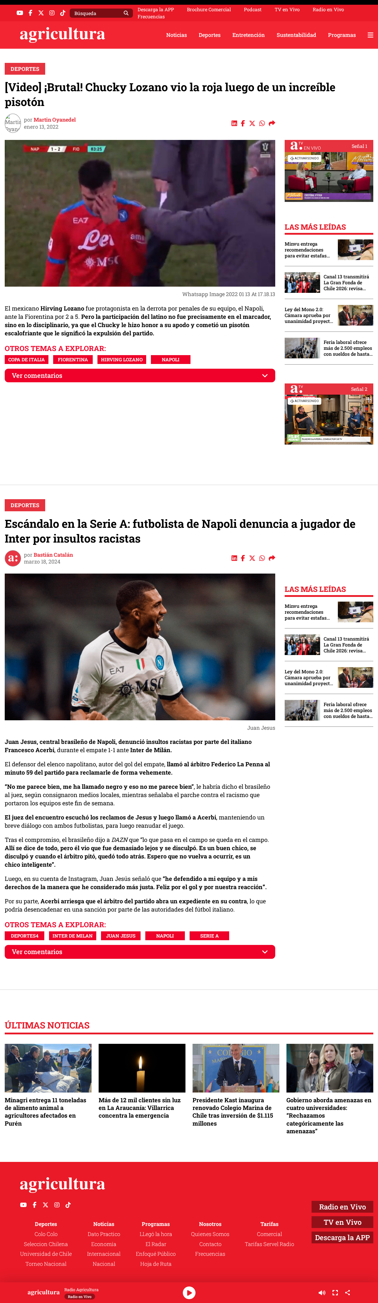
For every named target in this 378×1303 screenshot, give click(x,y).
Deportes (210, 34)
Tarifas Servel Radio (269, 1244)
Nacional (104, 1263)
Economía (103, 1244)
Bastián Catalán (53, 554)
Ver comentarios (37, 375)
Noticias (176, 34)
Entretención (248, 34)
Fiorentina (73, 359)
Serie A (209, 936)
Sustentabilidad (296, 34)
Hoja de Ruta (156, 1263)
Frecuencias (151, 16)
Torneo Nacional (45, 1263)
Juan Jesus (121, 936)
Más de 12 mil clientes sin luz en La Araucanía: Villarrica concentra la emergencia (140, 1107)
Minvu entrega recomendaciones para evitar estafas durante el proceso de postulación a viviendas (308, 250)
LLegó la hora (156, 1233)
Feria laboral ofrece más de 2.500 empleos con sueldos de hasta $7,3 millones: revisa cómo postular (348, 348)
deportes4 (24, 936)
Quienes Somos (210, 1233)
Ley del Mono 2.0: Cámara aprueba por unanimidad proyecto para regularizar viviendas (309, 315)
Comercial (269, 1233)
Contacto (210, 1244)
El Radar (156, 1244)
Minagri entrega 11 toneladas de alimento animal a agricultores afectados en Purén (45, 1111)
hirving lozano (122, 359)
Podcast (253, 9)
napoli (171, 359)
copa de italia (26, 359)
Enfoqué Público (156, 1253)
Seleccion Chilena (46, 1244)
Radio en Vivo (328, 9)
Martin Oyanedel (55, 119)
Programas (342, 34)
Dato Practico (104, 1233)
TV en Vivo (287, 9)
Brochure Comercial (209, 9)
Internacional (103, 1253)
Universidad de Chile (46, 1253)
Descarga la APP (156, 9)
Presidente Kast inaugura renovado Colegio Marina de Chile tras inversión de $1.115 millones (233, 1111)
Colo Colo (46, 1233)
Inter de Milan (73, 936)
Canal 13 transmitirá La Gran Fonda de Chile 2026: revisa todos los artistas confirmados (346, 282)
